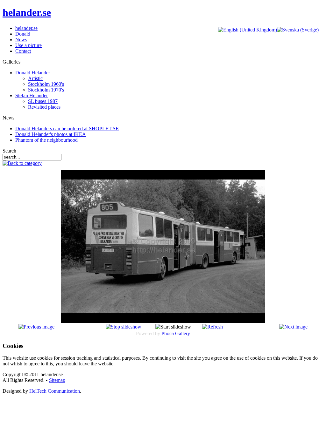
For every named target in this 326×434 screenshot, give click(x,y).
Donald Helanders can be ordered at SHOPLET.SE (67, 128)
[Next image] (293, 326)
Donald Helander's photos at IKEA (50, 134)
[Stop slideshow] (123, 326)
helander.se (27, 12)
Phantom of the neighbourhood (46, 140)
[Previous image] (36, 326)
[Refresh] (212, 326)
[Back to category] (22, 163)
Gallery (182, 333)
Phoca (167, 333)
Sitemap (57, 380)
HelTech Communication (54, 391)
